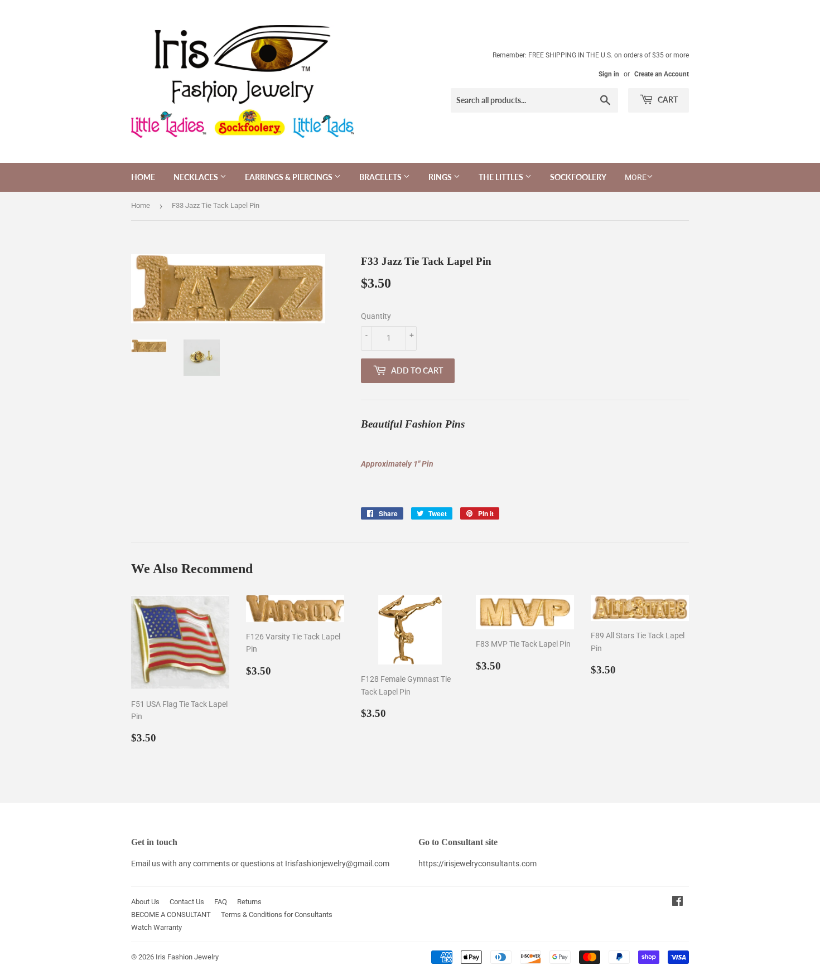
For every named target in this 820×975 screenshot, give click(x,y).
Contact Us (187, 902)
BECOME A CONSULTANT (171, 914)
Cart (667, 99)
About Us (145, 902)
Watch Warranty (156, 927)
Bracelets (381, 177)
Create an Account (661, 74)
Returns (249, 902)
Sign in (609, 74)
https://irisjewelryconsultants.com (477, 863)
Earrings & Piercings (289, 177)
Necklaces (196, 177)
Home (143, 177)
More (636, 177)
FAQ (220, 902)
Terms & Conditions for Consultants (276, 914)
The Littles (502, 177)
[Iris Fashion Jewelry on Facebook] (677, 902)
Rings (441, 177)
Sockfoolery (578, 177)
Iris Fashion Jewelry (187, 957)
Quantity (376, 316)
